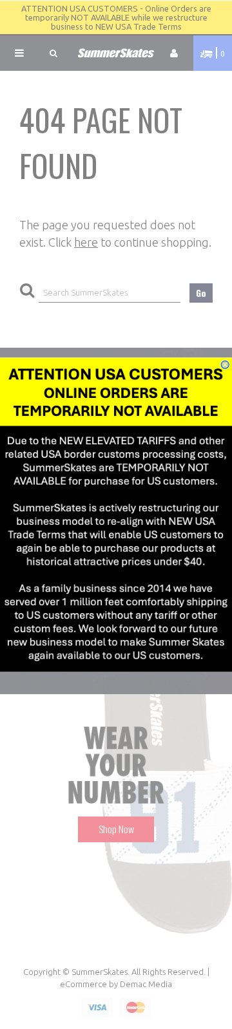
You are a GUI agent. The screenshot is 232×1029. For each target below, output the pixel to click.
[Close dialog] (225, 364)
